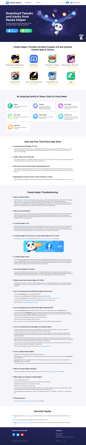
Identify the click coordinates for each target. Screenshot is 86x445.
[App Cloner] (10, 127)
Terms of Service (14, 441)
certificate (24, 213)
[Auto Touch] (10, 116)
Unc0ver (16, 420)
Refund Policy (25, 441)
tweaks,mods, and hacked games (24, 201)
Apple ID (16, 261)
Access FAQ (70, 179)
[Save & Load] (61, 116)
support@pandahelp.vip (46, 346)
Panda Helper (15, 2)
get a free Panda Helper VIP (47, 238)
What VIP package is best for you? (51, 298)
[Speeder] (35, 106)
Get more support (59, 433)
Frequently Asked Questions (52, 371)
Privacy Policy (20, 441)
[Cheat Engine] (35, 116)
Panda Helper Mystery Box (23, 422)
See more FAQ (59, 435)
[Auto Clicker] (61, 106)
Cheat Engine (44, 284)
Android (68, 149)
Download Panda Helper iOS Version (30, 302)
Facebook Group (24, 238)
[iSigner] (10, 106)
